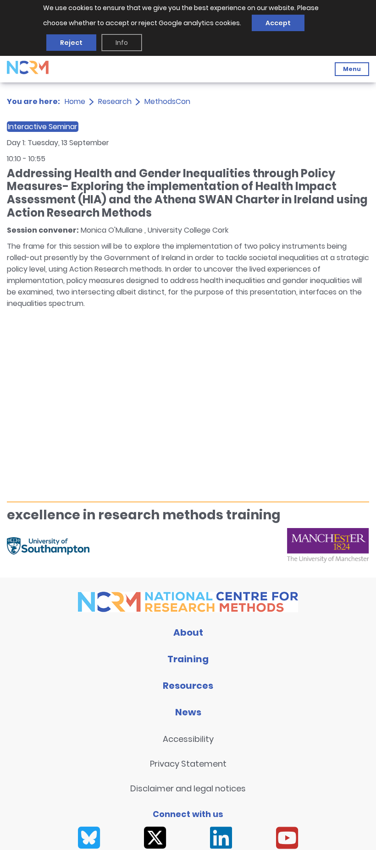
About (188, 632)
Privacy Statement (188, 763)
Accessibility (188, 739)
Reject (71, 42)
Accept (278, 22)
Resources (188, 685)
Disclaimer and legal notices (188, 788)
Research (115, 101)
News (188, 712)
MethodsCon (167, 101)
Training (188, 659)
